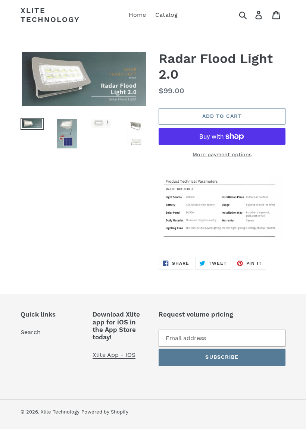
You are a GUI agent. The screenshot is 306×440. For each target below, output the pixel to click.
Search (31, 332)
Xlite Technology (50, 15)
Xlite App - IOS (114, 354)
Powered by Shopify (104, 412)
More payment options (222, 154)
